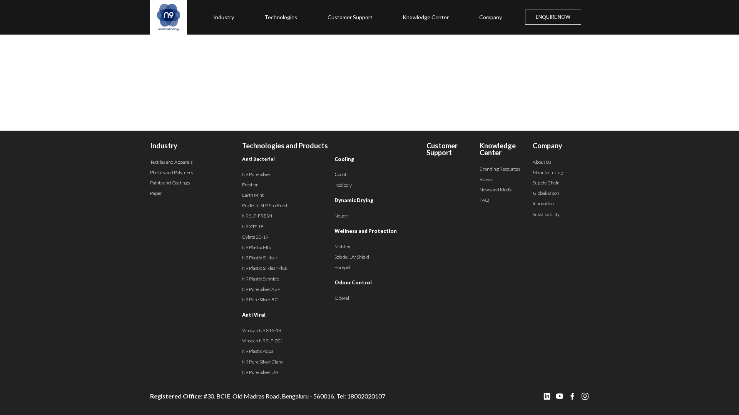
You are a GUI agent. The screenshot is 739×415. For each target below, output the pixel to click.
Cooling (344, 159)
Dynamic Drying (353, 200)
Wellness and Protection (365, 231)
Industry (223, 17)
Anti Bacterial (258, 159)
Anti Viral (254, 315)
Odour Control (353, 282)
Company (490, 17)
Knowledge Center (426, 17)
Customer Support (350, 17)
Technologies (280, 17)
